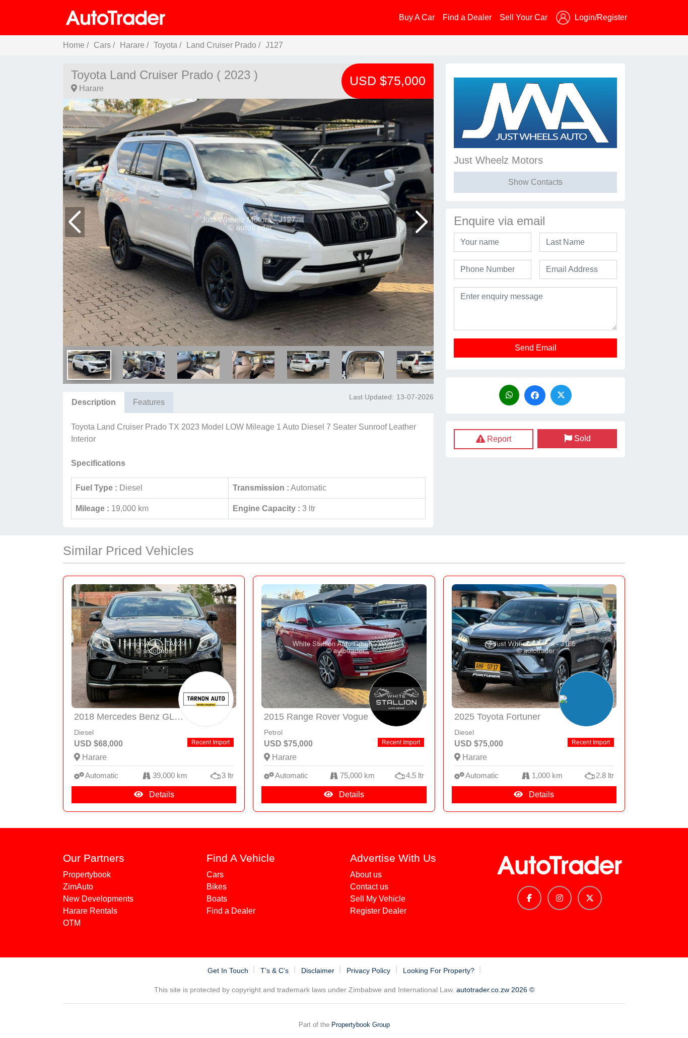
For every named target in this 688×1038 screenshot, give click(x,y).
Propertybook (87, 874)
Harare (132, 45)
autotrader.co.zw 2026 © (495, 990)
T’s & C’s (275, 970)
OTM (72, 923)
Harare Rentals (90, 911)
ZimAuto (78, 886)
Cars (102, 45)
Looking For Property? (439, 970)
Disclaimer (318, 970)
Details (160, 794)
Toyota (166, 45)
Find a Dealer (467, 17)
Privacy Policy (369, 970)
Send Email (536, 347)
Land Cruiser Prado (221, 45)
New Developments (98, 898)
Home (74, 45)
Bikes (217, 886)
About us (366, 874)
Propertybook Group (360, 1024)
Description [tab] (94, 402)
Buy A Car (417, 17)
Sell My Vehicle (377, 898)
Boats (217, 898)
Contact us (369, 886)
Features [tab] (149, 402)
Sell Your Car (523, 17)
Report (498, 439)
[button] (75, 222)
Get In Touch (229, 970)
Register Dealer (378, 911)
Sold (581, 438)
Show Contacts (535, 182)
